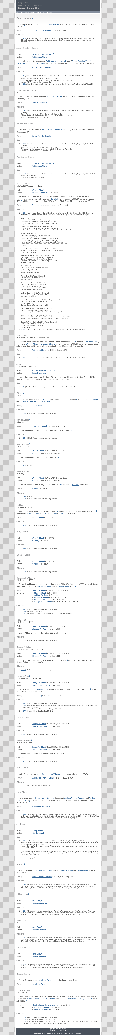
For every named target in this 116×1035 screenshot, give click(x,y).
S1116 (23, 387)
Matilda (75, 485)
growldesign (79, 1033)
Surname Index (30, 12)
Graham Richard (74, 798)
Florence (42, 689)
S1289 (23, 465)
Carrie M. (42, 1007)
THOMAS (30, 401)
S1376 (23, 705)
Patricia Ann (39, 57)
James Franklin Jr (42, 54)
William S (41, 595)
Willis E (33, 513)
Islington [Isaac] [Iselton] (41, 999)
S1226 (23, 884)
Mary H (40, 593)
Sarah (39, 373)
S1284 (23, 213)
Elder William (42, 870)
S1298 (23, 814)
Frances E (39, 426)
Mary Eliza (45, 980)
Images (49, 12)
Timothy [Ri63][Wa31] (43, 370)
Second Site (55, 1033)
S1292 (23, 609)
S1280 (23, 38)
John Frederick (49, 24)
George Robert (43, 602)
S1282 (23, 75)
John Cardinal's (47, 1033)
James (66, 870)
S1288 (23, 413)
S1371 (23, 613)
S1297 (23, 786)
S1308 (23, 1019)
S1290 (23, 499)
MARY (46, 401)
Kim (38, 833)
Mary (34, 453)
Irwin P (40, 599)
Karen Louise (44, 798)
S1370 (23, 611)
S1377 (23, 711)
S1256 (23, 438)
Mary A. (42, 1009)
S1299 (23, 841)
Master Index (41, 12)
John (54, 199)
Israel (36, 901)
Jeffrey (38, 830)
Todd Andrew (56, 61)
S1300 (23, 1017)
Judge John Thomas (48, 774)
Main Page (19, 12)
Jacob (69, 999)
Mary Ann (86, 999)
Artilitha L (92, 342)
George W (44, 586)
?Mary (82, 870)
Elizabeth (40, 193)
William (37, 190)
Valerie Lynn (37, 63)
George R (41, 597)
